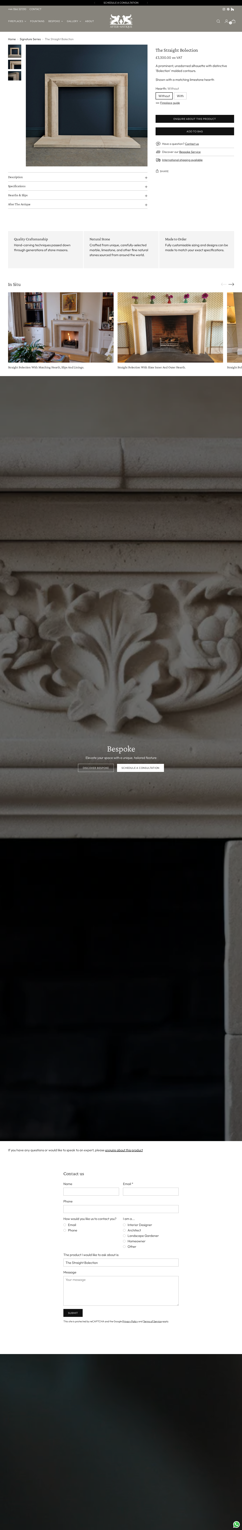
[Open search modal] (218, 21)
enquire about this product (124, 1150)
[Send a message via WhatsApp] (236, 1524)
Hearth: (167, 88)
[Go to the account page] (225, 21)
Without (164, 96)
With (180, 96)
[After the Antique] (121, 21)
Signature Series (30, 39)
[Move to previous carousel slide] (224, 284)
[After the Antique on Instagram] (223, 9)
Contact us (192, 144)
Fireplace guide (170, 103)
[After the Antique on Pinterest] (228, 9)
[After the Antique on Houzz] (232, 9)
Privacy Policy (130, 1321)
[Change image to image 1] (14, 51)
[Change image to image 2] (14, 64)
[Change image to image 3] (14, 75)
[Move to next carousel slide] (231, 284)
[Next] (147, 3)
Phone (68, 1201)
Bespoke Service (190, 152)
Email (128, 1184)
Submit (73, 1313)
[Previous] (94, 3)
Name (67, 1184)
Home (12, 39)
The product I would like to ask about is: (91, 1255)
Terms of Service (152, 1321)
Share (164, 171)
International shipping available (182, 160)
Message (69, 1272)
